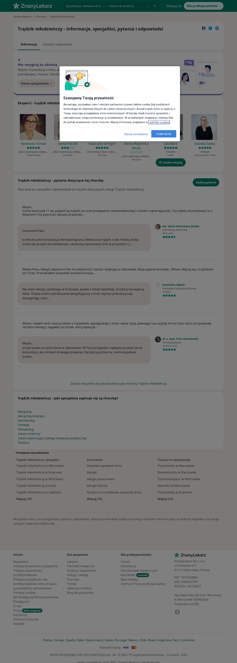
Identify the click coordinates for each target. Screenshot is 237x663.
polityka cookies (159, 122)
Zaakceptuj (163, 133)
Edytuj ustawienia (136, 134)
